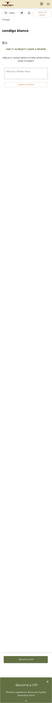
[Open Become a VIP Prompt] (26, 700)
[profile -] (41, 3)
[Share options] (22, 13)
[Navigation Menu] (48, 4)
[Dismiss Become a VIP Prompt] (47, 681)
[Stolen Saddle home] (14, 4)
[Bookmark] (29, 13)
